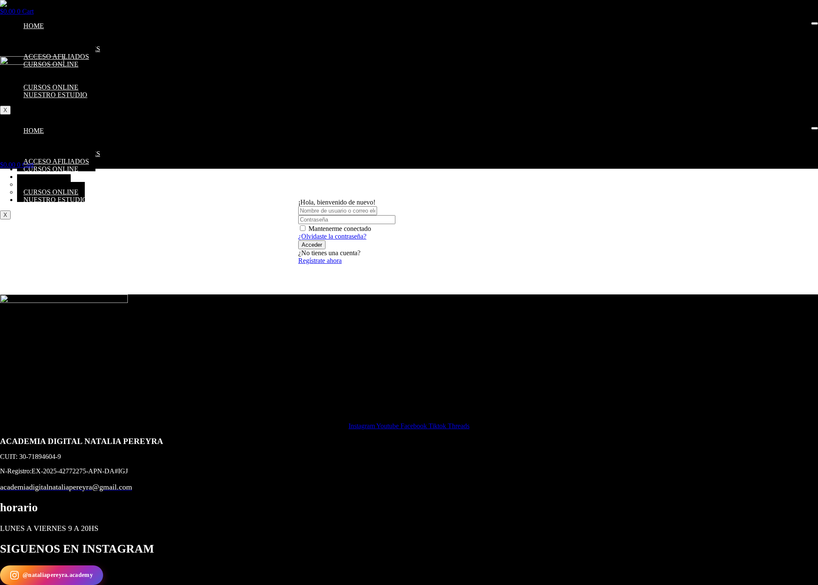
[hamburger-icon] (814, 23)
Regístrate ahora (320, 260)
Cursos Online (50, 169)
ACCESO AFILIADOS (56, 161)
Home (33, 25)
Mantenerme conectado (339, 228)
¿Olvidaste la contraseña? (332, 236)
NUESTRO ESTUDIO (55, 199)
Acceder (312, 245)
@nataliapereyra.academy (58, 575)
